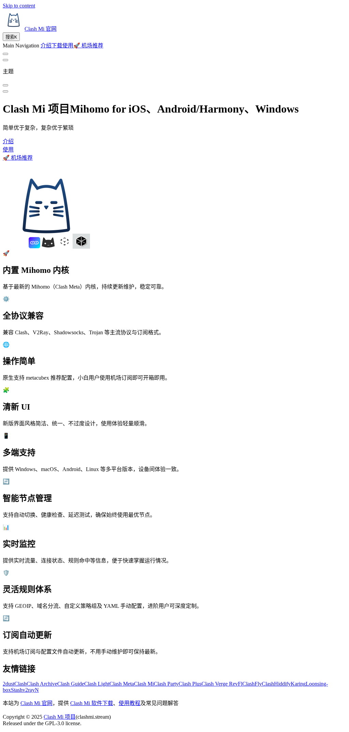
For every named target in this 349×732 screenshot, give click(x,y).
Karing (298, 684)
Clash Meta (121, 684)
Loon (311, 684)
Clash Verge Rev (219, 684)
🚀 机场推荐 (18, 158)
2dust (8, 684)
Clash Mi (144, 684)
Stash (16, 690)
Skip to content (19, 6)
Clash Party (166, 684)
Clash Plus (190, 684)
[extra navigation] (5, 60)
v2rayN (30, 690)
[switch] (5, 54)
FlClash (246, 684)
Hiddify (282, 684)
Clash (20, 684)
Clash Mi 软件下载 (91, 703)
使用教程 (129, 703)
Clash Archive (42, 684)
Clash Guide (70, 684)
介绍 (8, 141)
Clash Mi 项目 (60, 717)
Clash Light (96, 684)
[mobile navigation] (5, 91)
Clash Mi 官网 (36, 703)
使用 (8, 149)
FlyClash (264, 684)
